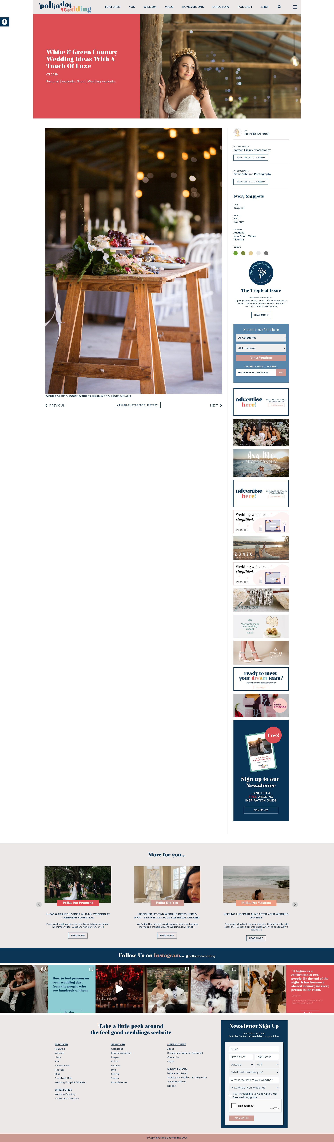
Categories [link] (117, 1049)
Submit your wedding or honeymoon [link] (187, 1077)
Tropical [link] (238, 208)
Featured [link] (113, 7)
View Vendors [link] (261, 358)
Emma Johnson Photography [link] (252, 174)
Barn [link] (236, 218)
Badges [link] (171, 1085)
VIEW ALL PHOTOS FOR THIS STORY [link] (137, 405)
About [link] (170, 1049)
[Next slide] (295, 904)
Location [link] (115, 1065)
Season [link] (115, 1078)
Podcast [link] (245, 7)
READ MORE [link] (261, 315)
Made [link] (169, 7)
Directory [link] (220, 7)
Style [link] (113, 1069)
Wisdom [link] (150, 7)
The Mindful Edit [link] (63, 1078)
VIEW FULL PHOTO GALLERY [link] (251, 157)
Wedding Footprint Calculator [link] (70, 1082)
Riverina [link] (238, 239)
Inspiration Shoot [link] (73, 81)
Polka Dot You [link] (167, 903)
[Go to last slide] (39, 904)
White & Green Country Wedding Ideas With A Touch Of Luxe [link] (88, 395)
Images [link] (115, 1057)
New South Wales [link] (244, 236)
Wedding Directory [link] (65, 1094)
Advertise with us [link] (176, 1081)
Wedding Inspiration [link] (102, 81)
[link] (4, 21)
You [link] (132, 7)
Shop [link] (265, 7)
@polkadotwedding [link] (200, 956)
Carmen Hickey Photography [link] (252, 150)
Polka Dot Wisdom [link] (256, 903)
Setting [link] (115, 1074)
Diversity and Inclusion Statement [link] (185, 1053)
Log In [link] (170, 1061)
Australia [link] (239, 232)
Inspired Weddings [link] (121, 1053)
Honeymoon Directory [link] (67, 1098)
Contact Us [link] (173, 1057)
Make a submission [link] (177, 1073)
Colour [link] (114, 1061)
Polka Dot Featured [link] (78, 903)
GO (281, 372)
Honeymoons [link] (193, 7)
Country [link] (238, 222)
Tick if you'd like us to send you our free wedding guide (255, 1095)
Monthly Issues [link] (119, 1082)
